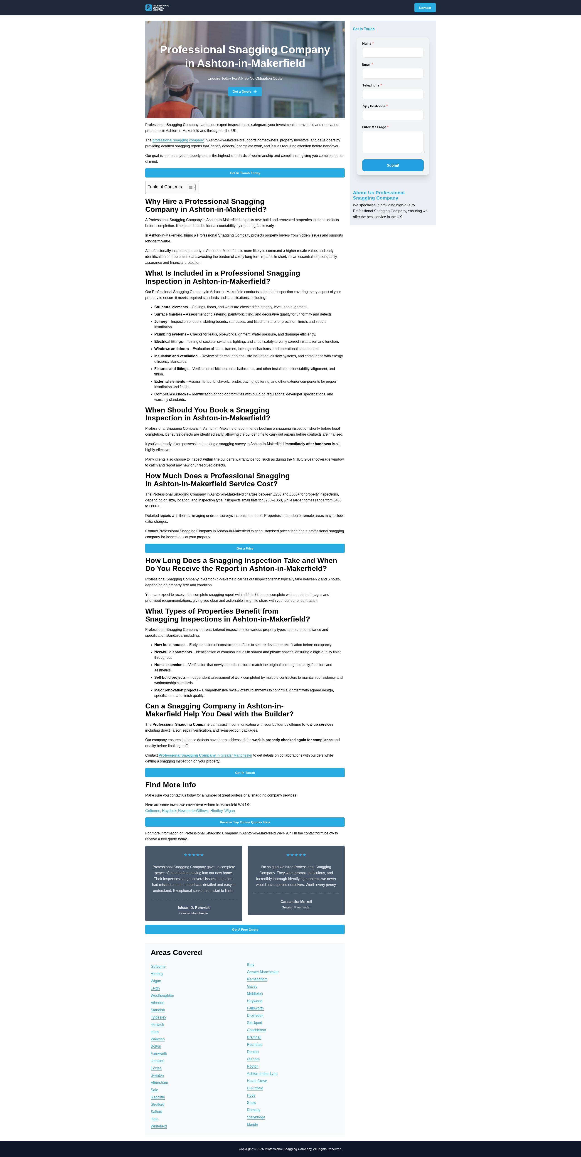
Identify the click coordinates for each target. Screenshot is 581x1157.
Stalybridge (256, 1117)
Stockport (254, 1023)
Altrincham (159, 1083)
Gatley (252, 986)
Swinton (157, 1075)
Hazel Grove (257, 1081)
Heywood (254, 1001)
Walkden (158, 1039)
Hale (154, 1119)
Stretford (157, 1104)
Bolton (156, 1046)
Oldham (253, 1059)
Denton (253, 1052)
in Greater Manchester (205, 755)
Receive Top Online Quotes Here (245, 822)
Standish (158, 1010)
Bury (250, 965)
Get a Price (245, 548)
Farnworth (159, 1054)
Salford (156, 1112)
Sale (154, 1090)
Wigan (229, 811)
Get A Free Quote (245, 929)
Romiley (253, 1110)
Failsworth (255, 1008)
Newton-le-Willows (193, 811)
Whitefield (159, 1126)
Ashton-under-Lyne (262, 1074)
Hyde (251, 1095)
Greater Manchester (263, 972)
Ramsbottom (257, 979)
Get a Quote (242, 91)
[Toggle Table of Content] (189, 187)
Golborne (152, 811)
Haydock (169, 811)
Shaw (251, 1103)
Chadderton (256, 1030)
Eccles (156, 1068)
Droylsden (255, 1015)
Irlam (155, 1032)
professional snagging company (178, 140)
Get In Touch (245, 773)
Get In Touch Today (245, 173)
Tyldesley (158, 1017)
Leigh (155, 988)
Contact (425, 8)
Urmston (157, 1061)
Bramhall (254, 1037)
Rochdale (255, 1044)
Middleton (255, 994)
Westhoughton (162, 995)
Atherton (157, 1003)
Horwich (157, 1024)
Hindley (216, 811)
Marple (252, 1124)
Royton (252, 1066)
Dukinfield (255, 1088)
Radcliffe (158, 1097)
